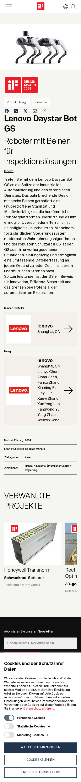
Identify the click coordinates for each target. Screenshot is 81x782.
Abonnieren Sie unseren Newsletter (28, 631)
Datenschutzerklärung (38, 708)
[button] (63, 7)
